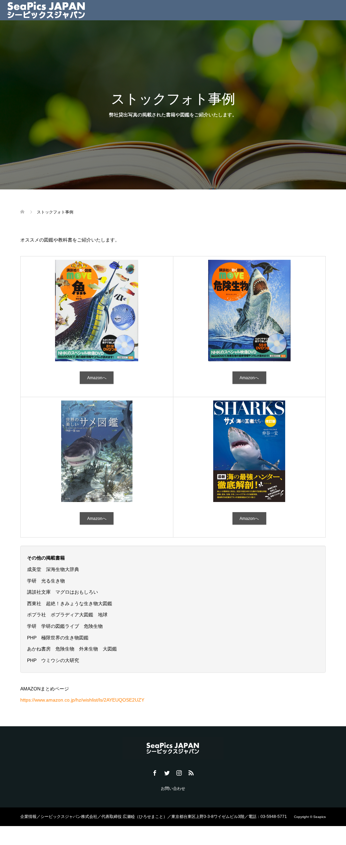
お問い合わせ (173, 788)
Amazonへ (96, 377)
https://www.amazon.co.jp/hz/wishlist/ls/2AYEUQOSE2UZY (82, 700)
